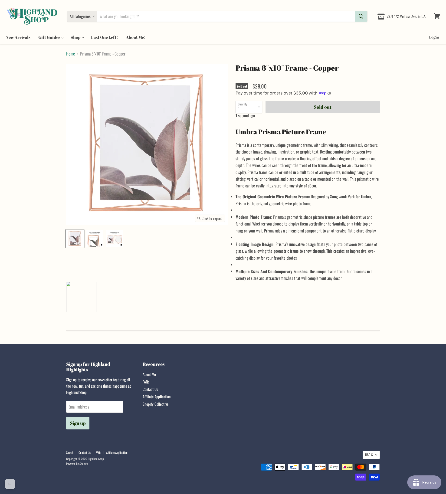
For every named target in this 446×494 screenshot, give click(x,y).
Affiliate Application (157, 396)
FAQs (146, 382)
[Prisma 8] (75, 238)
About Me (149, 374)
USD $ (369, 454)
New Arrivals (18, 37)
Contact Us (150, 389)
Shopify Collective (155, 404)
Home (70, 53)
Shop (76, 37)
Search (69, 452)
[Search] (361, 16)
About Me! (136, 37)
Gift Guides (49, 37)
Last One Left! (104, 37)
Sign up (78, 423)
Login (434, 37)
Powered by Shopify (77, 463)
